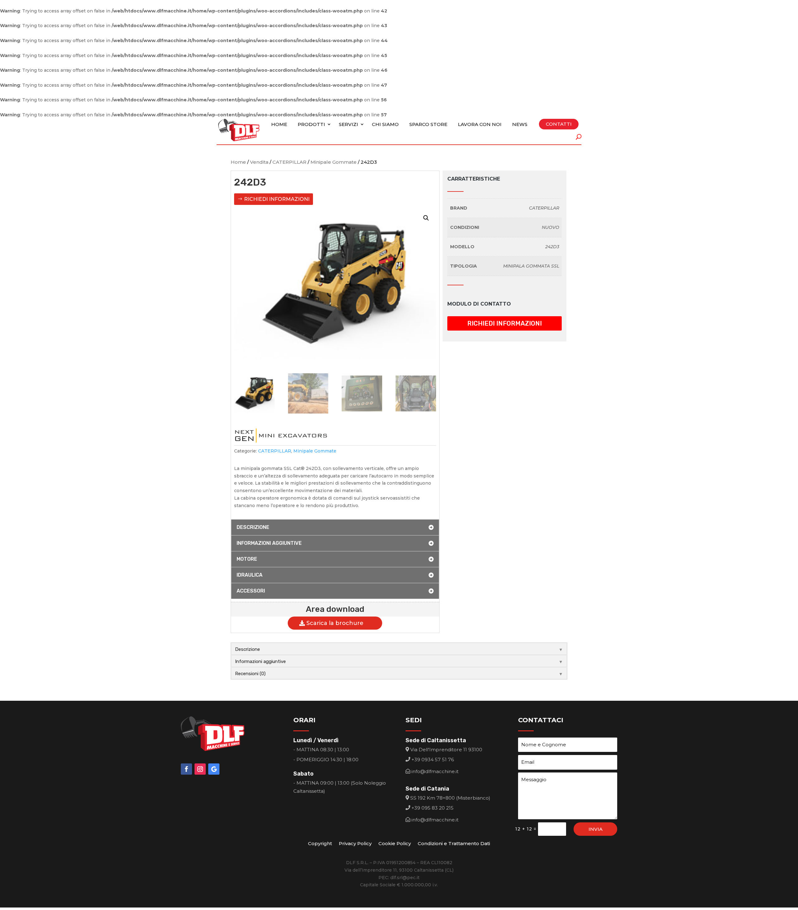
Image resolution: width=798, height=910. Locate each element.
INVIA (596, 829)
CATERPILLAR (289, 162)
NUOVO (550, 227)
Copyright (320, 843)
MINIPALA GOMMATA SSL (531, 266)
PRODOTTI (311, 124)
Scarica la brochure (334, 623)
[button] (426, 218)
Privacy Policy (355, 843)
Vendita (259, 162)
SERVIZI (348, 124)
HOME (279, 124)
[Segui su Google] (213, 769)
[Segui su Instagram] (200, 769)
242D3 (552, 246)
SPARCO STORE (428, 124)
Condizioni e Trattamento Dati (454, 843)
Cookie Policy (394, 843)
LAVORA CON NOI (480, 124)
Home (238, 162)
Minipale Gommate (333, 162)
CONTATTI (559, 124)
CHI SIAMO (385, 124)
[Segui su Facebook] (186, 769)
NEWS (519, 124)
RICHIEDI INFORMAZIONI (277, 199)
